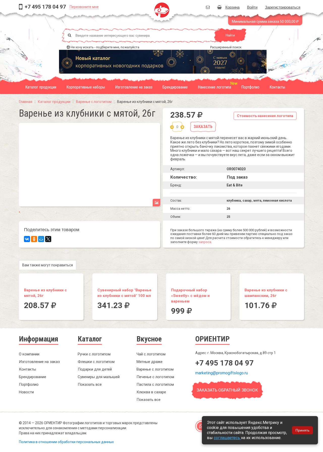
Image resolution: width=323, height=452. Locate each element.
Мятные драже (150, 361)
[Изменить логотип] (156, 202)
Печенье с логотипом (155, 377)
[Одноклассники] (34, 239)
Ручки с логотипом (94, 354)
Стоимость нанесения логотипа (265, 116)
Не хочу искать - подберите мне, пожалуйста (105, 47)
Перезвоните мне (84, 7)
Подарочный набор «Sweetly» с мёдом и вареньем (190, 296)
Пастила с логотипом (155, 384)
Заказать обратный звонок (227, 390)
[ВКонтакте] (27, 239)
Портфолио (250, 87)
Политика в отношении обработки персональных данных (66, 442)
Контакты (277, 87)
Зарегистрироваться (282, 7)
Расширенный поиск (225, 47)
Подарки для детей (95, 369)
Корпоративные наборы (85, 87)
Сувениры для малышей (99, 377)
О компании (29, 354)
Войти (252, 7)
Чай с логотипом (151, 354)
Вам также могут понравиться (47, 265)
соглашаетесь (227, 437)
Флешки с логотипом (96, 361)
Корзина (232, 7)
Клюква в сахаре (151, 392)
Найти (230, 35)
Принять (302, 430)
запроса (204, 242)
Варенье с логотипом (94, 102)
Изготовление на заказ (133, 87)
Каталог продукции (40, 87)
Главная (25, 102)
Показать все (90, 384)
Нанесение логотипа (214, 87)
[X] (48, 239)
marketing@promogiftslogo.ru (221, 373)
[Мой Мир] (41, 239)
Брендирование (175, 87)
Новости (26, 392)
